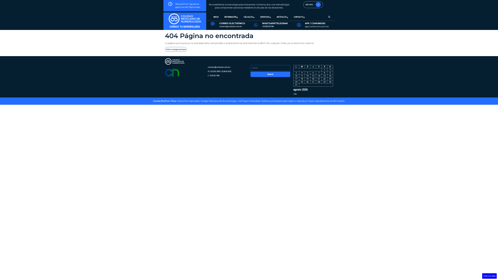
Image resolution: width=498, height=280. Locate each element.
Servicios (264, 17)
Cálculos (248, 17)
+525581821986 (268, 26)
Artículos (281, 17)
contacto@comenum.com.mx (230, 26)
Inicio (216, 17)
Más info (310, 5)
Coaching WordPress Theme (164, 101)
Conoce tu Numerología (185, 26)
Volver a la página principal (176, 50)
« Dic (295, 94)
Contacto (298, 17)
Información (230, 17)
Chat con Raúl (489, 276)
